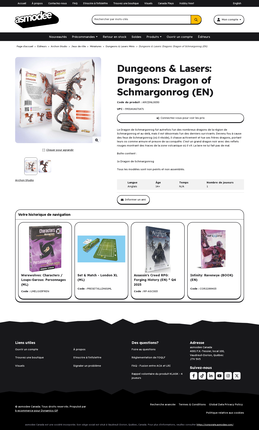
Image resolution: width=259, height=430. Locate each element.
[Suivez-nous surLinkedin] (211, 375)
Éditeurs (204, 37)
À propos (37, 3)
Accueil (22, 3)
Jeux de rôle (78, 46)
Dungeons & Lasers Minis (120, 46)
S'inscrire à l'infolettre (95, 3)
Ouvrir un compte (180, 37)
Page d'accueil (25, 46)
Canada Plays (166, 3)
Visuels (148, 3)
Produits (152, 37)
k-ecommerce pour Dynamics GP (36, 410)
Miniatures (95, 46)
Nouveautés (58, 37)
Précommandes (83, 37)
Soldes (136, 37)
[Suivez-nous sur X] (237, 375)
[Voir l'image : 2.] (44, 166)
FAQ (75, 3)
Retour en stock (114, 37)
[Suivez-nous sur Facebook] (193, 375)
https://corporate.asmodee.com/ (215, 424)
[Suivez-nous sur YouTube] (219, 375)
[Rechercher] (196, 19)
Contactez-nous (57, 3)
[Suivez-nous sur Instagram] (228, 375)
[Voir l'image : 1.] (31, 166)
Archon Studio (59, 46)
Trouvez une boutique (126, 3)
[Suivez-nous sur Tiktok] (202, 375)
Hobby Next (186, 3)
